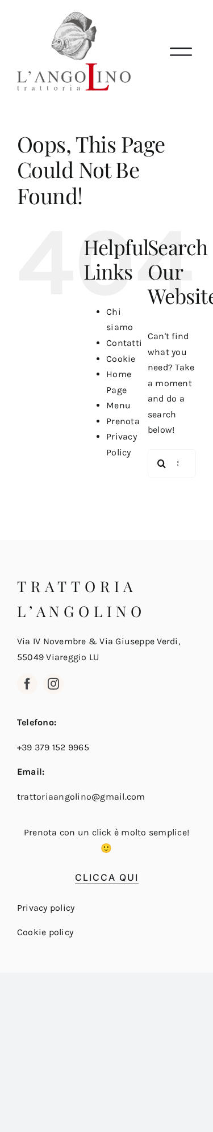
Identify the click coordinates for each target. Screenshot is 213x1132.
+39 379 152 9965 (53, 747)
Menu (118, 405)
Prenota (123, 421)
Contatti (124, 342)
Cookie (120, 358)
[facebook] (27, 684)
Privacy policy (45, 907)
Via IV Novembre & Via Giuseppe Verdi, (98, 641)
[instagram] (53, 684)
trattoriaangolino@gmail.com (81, 796)
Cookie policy (45, 932)
